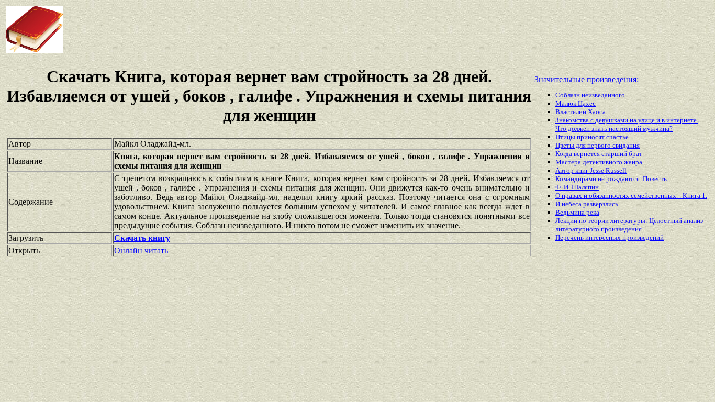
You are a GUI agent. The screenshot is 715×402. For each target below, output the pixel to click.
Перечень (570, 237)
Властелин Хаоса (580, 112)
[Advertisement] (287, 29)
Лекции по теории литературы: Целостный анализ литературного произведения (629, 225)
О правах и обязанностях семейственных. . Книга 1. (631, 195)
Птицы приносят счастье (592, 137)
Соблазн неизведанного (590, 95)
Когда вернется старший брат (598, 154)
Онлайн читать (141, 250)
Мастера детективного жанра (598, 162)
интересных (603, 237)
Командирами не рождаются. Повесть (611, 179)
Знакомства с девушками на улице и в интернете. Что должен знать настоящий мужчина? (626, 124)
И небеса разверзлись (586, 204)
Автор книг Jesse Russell (591, 170)
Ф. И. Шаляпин (577, 187)
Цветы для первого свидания (597, 145)
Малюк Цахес (575, 103)
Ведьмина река (577, 212)
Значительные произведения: (586, 79)
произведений (643, 237)
